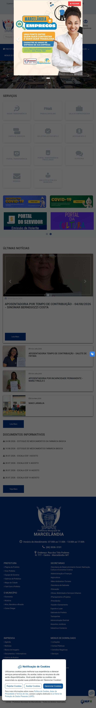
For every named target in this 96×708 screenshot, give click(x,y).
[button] (16, 37)
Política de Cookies (41, 691)
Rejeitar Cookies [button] (14, 686)
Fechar (75, 4)
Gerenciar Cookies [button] (53, 686)
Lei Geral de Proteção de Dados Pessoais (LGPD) (33, 694)
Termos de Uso (22, 693)
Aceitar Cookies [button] (33, 686)
